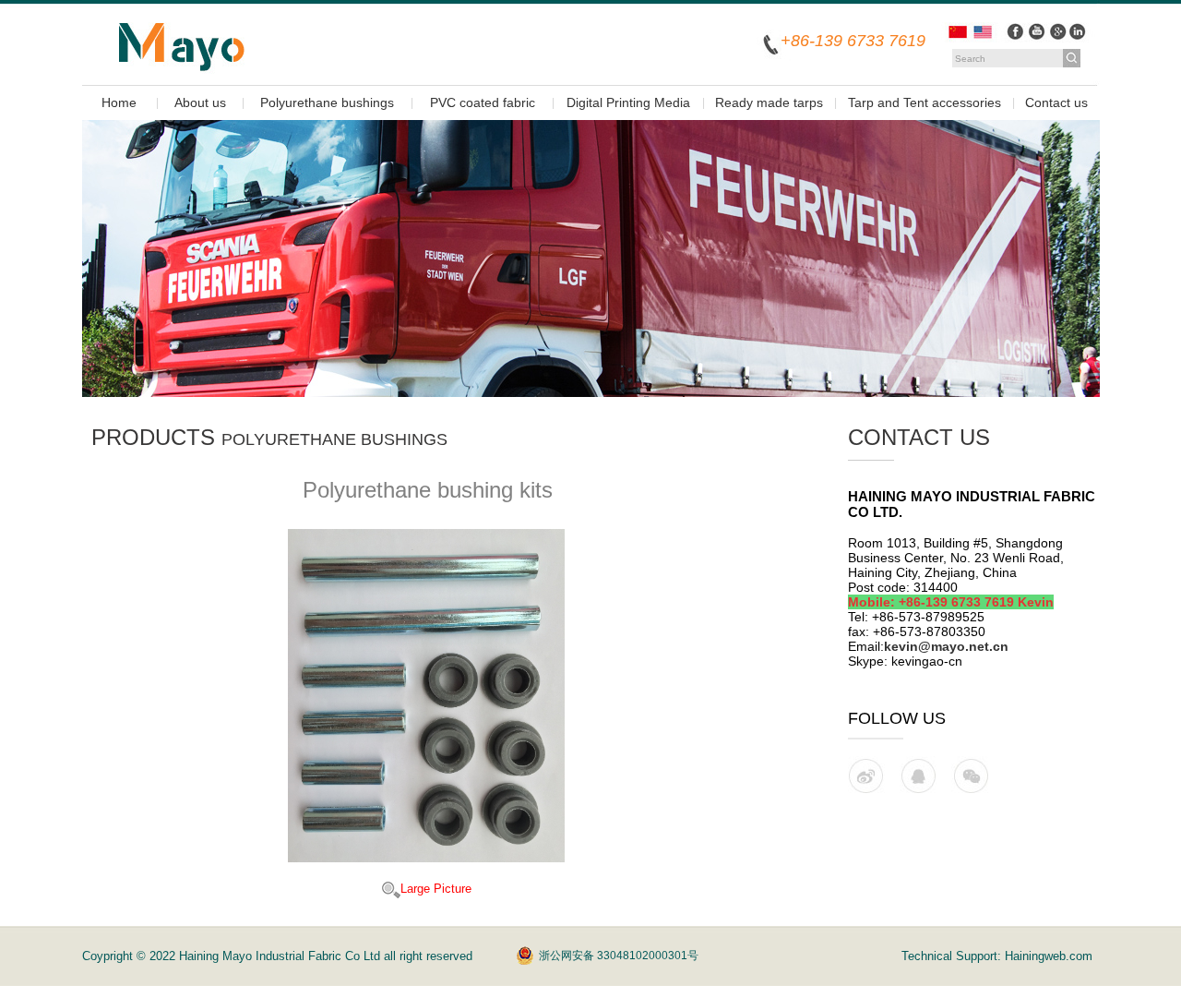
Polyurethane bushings (327, 102)
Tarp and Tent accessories (924, 102)
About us (200, 102)
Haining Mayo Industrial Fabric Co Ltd (281, 956)
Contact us (1056, 102)
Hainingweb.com (1048, 956)
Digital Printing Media (628, 102)
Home (119, 102)
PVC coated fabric (482, 102)
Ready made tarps (769, 102)
